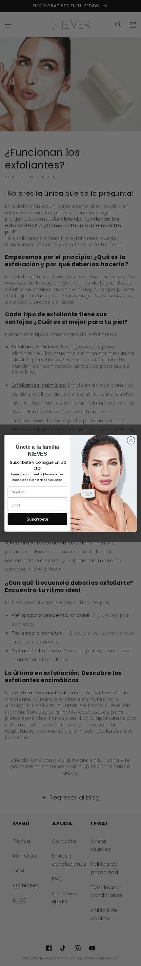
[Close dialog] (131, 440)
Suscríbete (38, 519)
